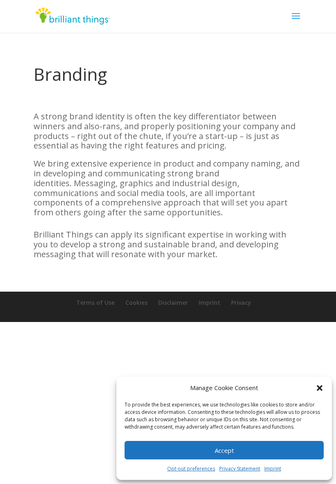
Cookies (136, 302)
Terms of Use (95, 302)
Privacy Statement (239, 468)
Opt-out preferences (191, 468)
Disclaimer (173, 302)
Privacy (241, 302)
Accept (224, 450)
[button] (320, 388)
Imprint (272, 468)
